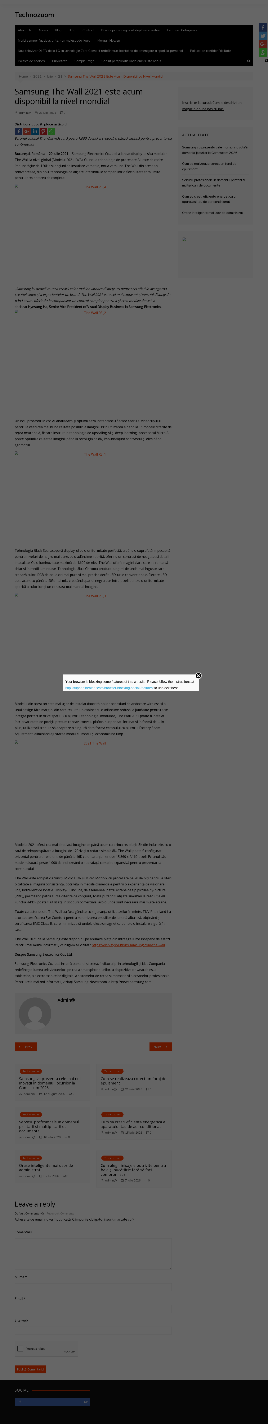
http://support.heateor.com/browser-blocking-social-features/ (109, 688)
